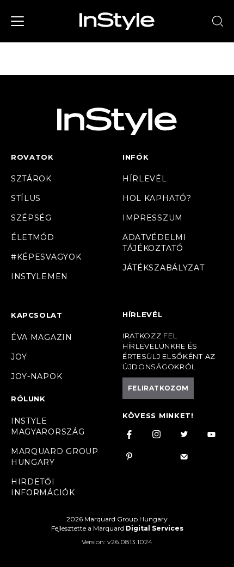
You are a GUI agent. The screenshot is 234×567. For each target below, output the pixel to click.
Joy (19, 357)
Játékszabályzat (163, 268)
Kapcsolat (36, 315)
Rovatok (32, 157)
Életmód (32, 237)
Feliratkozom (158, 388)
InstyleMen (39, 276)
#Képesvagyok (46, 257)
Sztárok (31, 179)
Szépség (31, 218)
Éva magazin (41, 337)
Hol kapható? (156, 198)
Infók (135, 157)
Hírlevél (144, 179)
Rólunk (28, 398)
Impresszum (152, 218)
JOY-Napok (36, 376)
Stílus (26, 198)
